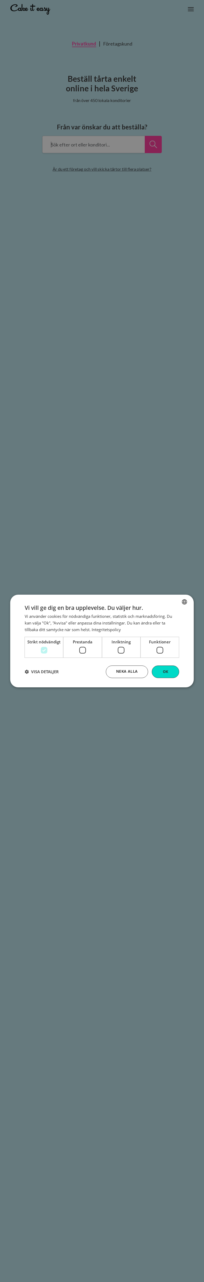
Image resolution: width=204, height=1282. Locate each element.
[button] (42, 672)
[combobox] (184, 602)
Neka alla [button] (127, 671)
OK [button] (165, 671)
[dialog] (102, 641)
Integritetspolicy (106, 629)
